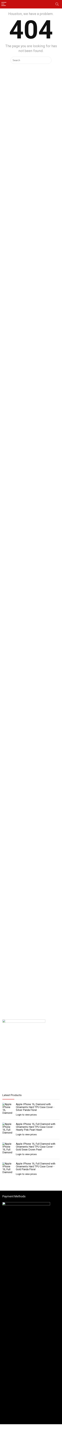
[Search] (57, 4)
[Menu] (4, 4)
